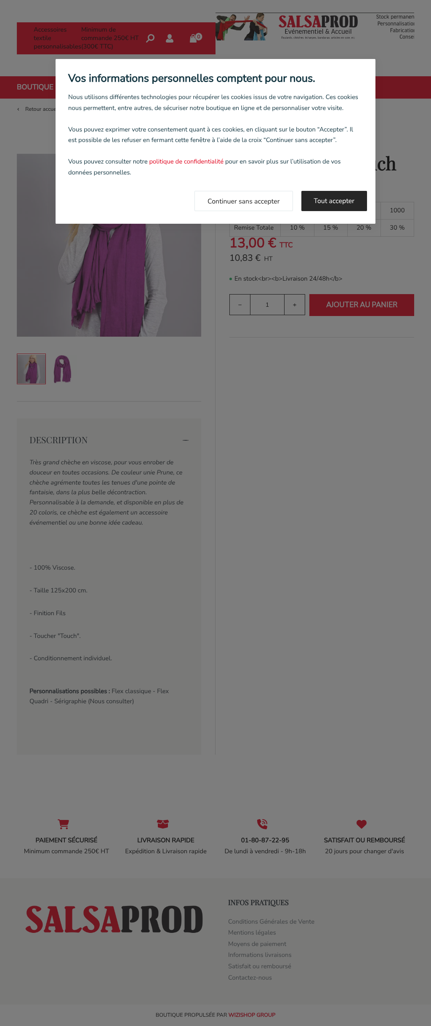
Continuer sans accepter (244, 201)
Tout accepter (334, 201)
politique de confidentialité (186, 162)
